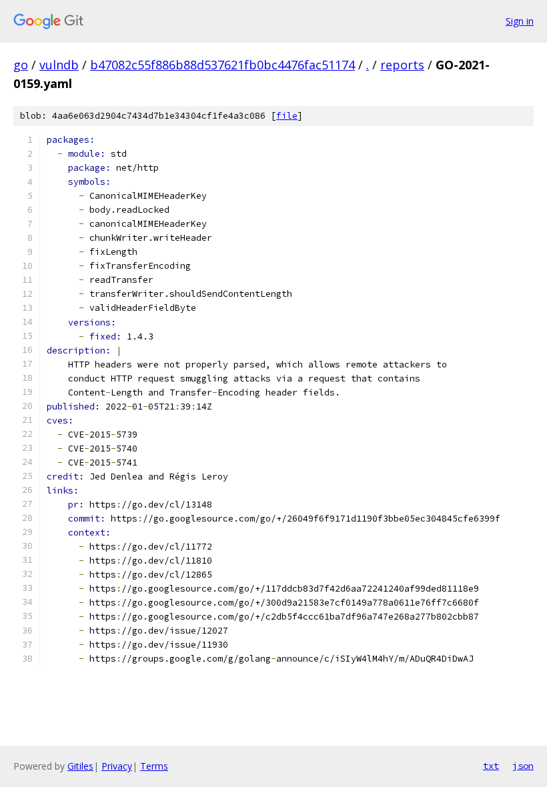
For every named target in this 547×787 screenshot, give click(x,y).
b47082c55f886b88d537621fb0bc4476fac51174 (222, 65)
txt (491, 766)
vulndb (59, 65)
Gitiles (80, 766)
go (20, 65)
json (523, 766)
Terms (154, 766)
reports (402, 65)
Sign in (520, 21)
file (287, 115)
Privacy (116, 766)
